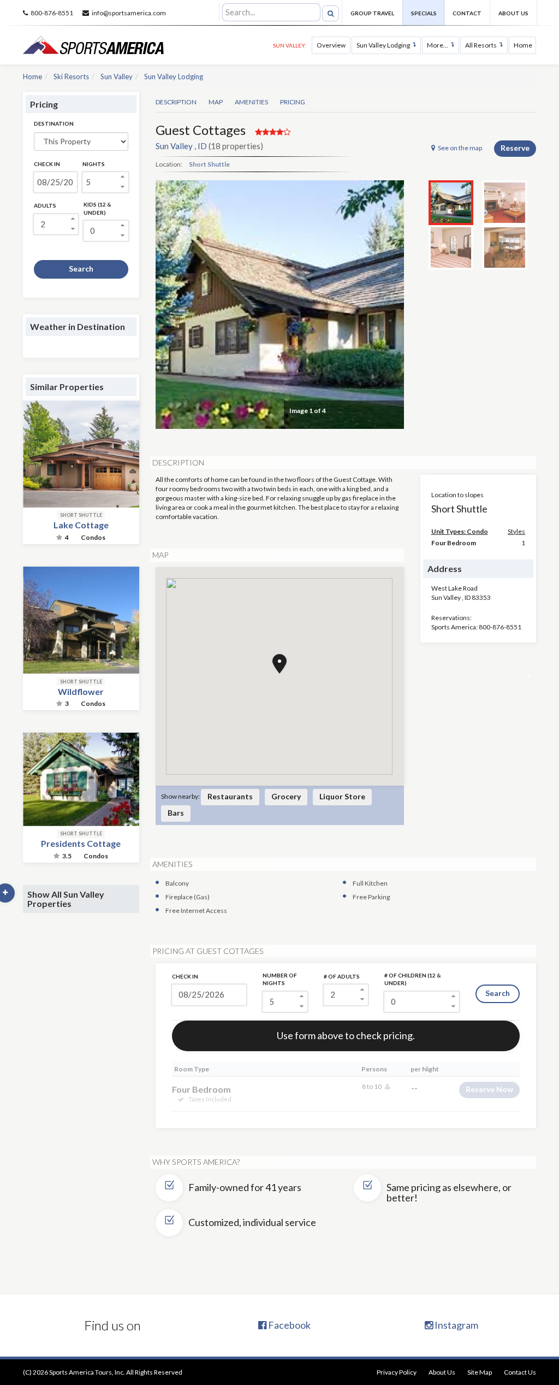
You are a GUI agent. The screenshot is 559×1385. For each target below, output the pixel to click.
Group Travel (372, 13)
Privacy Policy (397, 1372)
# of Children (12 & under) (412, 979)
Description (176, 102)
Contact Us (520, 1372)
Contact (467, 13)
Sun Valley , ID (181, 146)
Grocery (286, 796)
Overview (331, 45)
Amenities (251, 102)
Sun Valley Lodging (383, 45)
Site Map (479, 1372)
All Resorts (481, 45)
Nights (93, 164)
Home (523, 45)
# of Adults (342, 976)
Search (81, 268)
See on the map (460, 148)
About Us (513, 13)
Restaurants (230, 796)
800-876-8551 (52, 13)
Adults (45, 205)
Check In (47, 164)
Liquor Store (342, 796)
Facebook (288, 1325)
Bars (176, 812)
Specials (424, 13)
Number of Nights (280, 979)
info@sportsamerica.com (129, 13)
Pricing (292, 102)
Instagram (455, 1325)
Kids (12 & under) (97, 208)
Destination (54, 123)
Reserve (515, 147)
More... (437, 45)
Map (216, 102)
